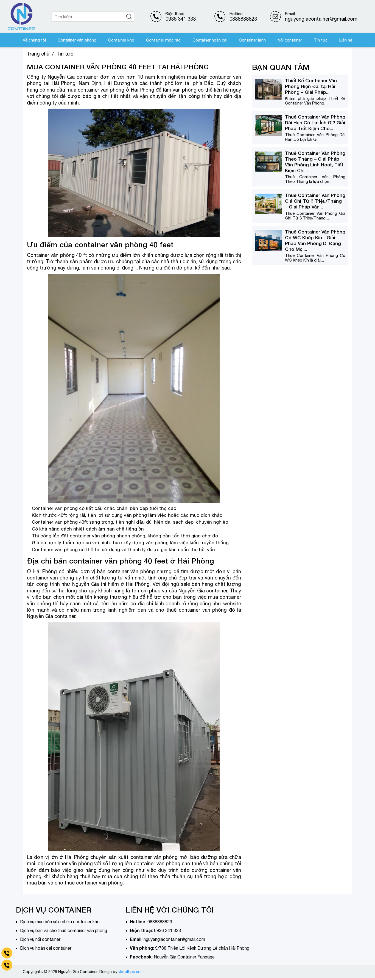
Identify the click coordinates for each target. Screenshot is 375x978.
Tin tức (321, 40)
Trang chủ (38, 54)
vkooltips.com (131, 971)
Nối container (290, 40)
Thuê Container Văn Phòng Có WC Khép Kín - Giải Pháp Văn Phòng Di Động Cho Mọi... (315, 240)
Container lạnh (252, 40)
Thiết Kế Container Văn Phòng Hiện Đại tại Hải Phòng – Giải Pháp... (311, 86)
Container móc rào (163, 40)
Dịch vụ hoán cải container (45, 948)
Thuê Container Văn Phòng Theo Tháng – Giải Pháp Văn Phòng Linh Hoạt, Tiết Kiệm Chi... (315, 161)
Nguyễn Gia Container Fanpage (184, 956)
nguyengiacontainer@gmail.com (174, 939)
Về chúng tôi (34, 40)
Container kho (121, 40)
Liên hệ (345, 40)
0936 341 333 (181, 19)
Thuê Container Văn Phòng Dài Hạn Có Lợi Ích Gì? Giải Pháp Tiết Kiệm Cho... (315, 122)
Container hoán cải (209, 40)
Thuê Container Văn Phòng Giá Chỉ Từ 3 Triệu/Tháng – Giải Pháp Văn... (315, 201)
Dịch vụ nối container (40, 939)
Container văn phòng (77, 40)
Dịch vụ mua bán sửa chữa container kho (60, 921)
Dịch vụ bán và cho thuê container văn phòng (63, 930)
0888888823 (243, 19)
